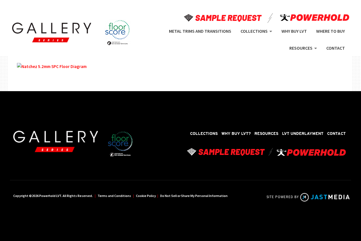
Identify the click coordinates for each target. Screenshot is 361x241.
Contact (336, 133)
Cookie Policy (146, 196)
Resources (266, 133)
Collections (204, 133)
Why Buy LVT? (236, 133)
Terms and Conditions (114, 196)
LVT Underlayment (302, 133)
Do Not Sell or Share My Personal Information (194, 196)
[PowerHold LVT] (51, 32)
